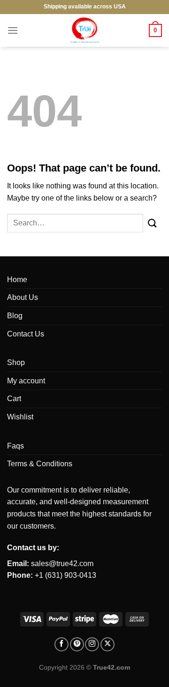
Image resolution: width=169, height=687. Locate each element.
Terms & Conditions (39, 464)
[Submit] (152, 223)
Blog (15, 316)
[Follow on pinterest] (77, 644)
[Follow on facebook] (61, 644)
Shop (16, 362)
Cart (14, 399)
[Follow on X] (107, 644)
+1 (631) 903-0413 (65, 575)
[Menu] (12, 30)
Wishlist (20, 417)
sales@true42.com (62, 564)
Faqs (15, 446)
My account (26, 381)
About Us (22, 297)
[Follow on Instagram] (92, 644)
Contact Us (25, 334)
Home (17, 280)
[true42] (84, 30)
